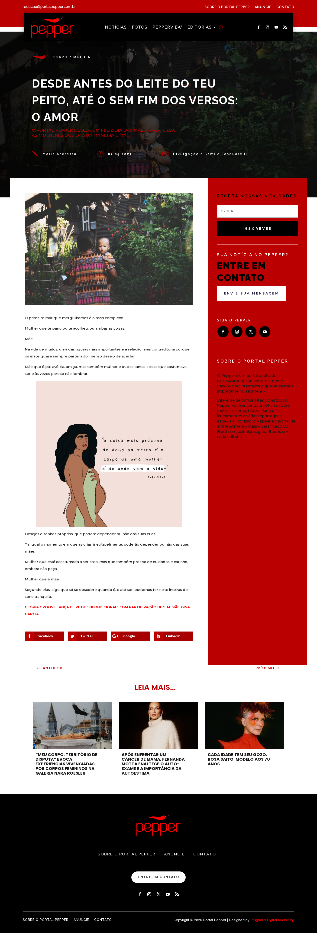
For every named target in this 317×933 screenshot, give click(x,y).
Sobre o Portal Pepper (227, 7)
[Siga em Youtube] (276, 27)
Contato (285, 7)
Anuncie (263, 7)
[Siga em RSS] (285, 27)
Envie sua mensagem (251, 293)
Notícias (116, 27)
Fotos (139, 27)
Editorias (199, 27)
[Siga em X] (250, 331)
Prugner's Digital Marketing (272, 920)
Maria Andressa (60, 154)
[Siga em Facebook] (258, 27)
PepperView (167, 27)
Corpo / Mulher (72, 57)
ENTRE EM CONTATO (158, 877)
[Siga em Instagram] (267, 27)
